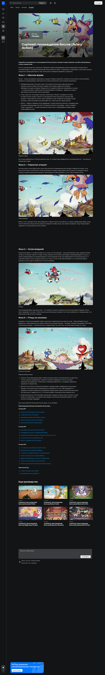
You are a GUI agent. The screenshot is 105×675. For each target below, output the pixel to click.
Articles (24, 7)
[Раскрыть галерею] (56, 133)
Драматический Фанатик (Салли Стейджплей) (35, 458)
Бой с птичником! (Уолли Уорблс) (31, 440)
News (18, 7)
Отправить (85, 556)
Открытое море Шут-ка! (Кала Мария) (32, 455)
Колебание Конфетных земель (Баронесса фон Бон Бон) (38, 435)
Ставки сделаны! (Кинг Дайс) (30, 471)
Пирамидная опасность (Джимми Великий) (34, 432)
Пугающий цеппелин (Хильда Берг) (31, 422)
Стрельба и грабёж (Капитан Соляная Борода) (35, 453)
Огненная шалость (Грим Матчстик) (32, 438)
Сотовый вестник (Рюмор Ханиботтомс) (33, 448)
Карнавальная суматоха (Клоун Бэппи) (33, 430)
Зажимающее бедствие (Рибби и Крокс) (33, 417)
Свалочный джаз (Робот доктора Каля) (33, 461)
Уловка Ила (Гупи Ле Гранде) (30, 415)
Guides (31, 7)
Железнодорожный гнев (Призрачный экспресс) (36, 463)
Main (12, 7)
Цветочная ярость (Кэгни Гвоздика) (32, 420)
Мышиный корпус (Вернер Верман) (32, 450)
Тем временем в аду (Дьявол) (30, 473)
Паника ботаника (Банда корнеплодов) (33, 412)
